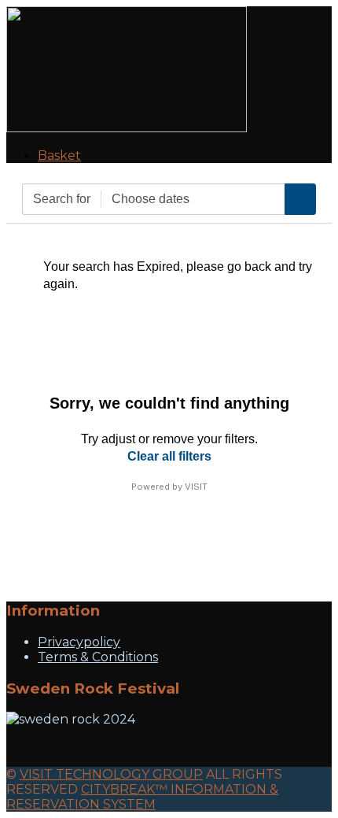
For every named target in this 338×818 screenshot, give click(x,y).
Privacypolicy (79, 642)
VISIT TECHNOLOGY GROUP (111, 774)
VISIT (196, 486)
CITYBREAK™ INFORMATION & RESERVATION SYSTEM (142, 797)
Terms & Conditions (98, 657)
